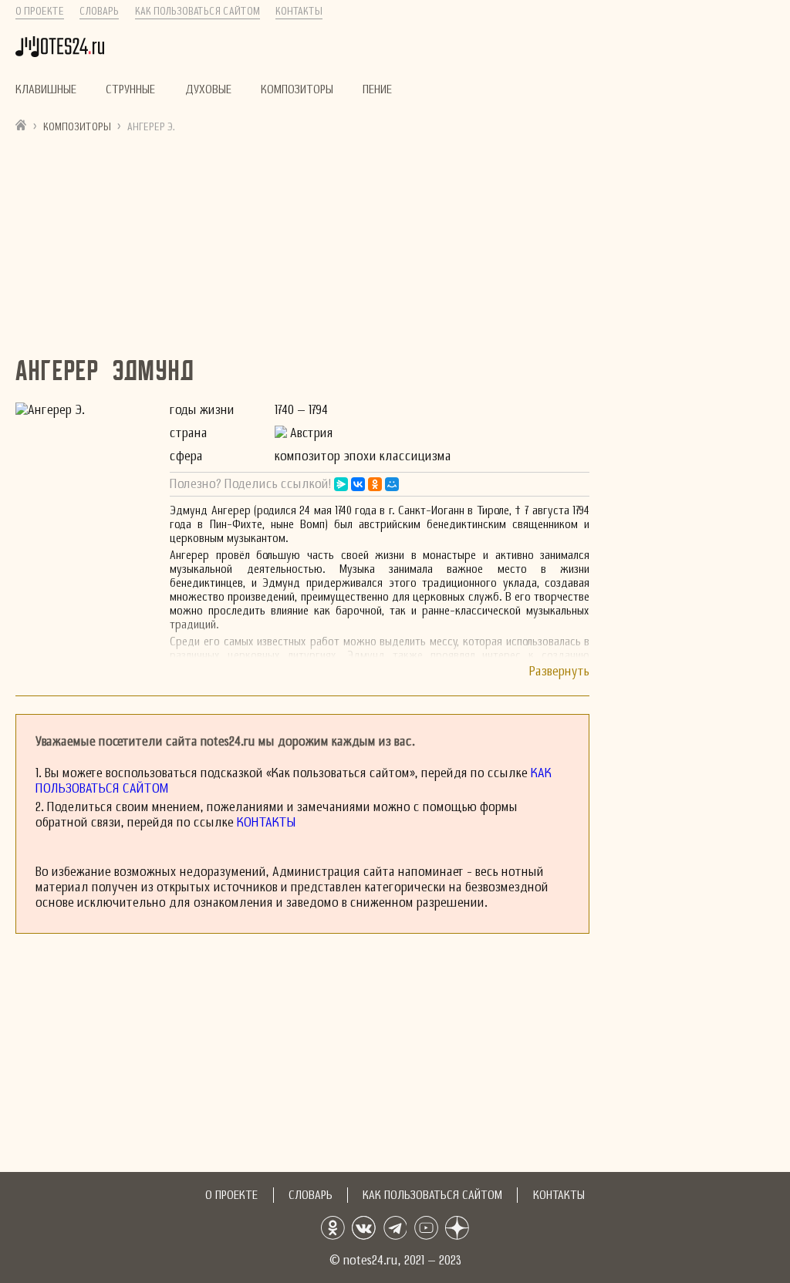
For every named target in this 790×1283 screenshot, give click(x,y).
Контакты (298, 11)
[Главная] (21, 124)
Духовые (208, 89)
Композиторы (297, 89)
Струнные (130, 89)
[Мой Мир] (392, 484)
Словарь (99, 11)
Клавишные (45, 89)
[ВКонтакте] (358, 484)
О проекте (39, 11)
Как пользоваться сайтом (197, 11)
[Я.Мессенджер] (341, 484)
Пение (377, 89)
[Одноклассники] (375, 484)
